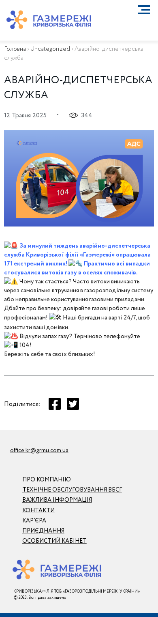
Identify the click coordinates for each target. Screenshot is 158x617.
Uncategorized (50, 49)
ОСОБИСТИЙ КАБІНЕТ (54, 541)
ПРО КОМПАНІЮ (46, 480)
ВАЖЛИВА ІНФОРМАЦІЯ (57, 500)
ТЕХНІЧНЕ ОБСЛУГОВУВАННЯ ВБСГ (72, 490)
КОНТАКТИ (38, 511)
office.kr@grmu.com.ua (39, 451)
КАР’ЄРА (34, 521)
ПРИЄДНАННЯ (43, 531)
